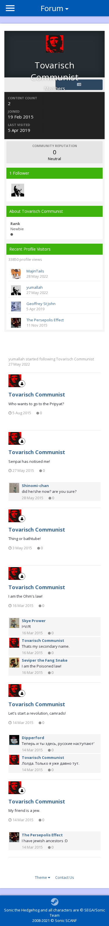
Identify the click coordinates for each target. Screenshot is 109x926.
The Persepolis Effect (45, 320)
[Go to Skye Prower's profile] (14, 623)
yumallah (34, 287)
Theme (41, 877)
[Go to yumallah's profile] (17, 190)
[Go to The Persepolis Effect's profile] (16, 323)
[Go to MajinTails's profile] (16, 274)
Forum (51, 8)
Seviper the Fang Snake (44, 660)
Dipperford (33, 737)
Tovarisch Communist (75, 359)
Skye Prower (34, 620)
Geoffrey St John (41, 303)
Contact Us (64, 877)
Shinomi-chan (35, 485)
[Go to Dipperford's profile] (14, 740)
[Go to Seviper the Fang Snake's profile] (14, 663)
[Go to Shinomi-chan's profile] (14, 488)
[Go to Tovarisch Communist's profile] (14, 380)
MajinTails (35, 271)
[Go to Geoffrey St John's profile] (16, 306)
